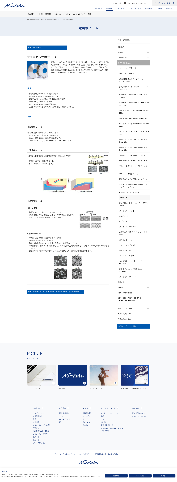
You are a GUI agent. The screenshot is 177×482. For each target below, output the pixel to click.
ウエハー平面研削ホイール (129, 174)
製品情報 (36, 19)
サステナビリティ (108, 408)
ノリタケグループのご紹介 (41, 425)
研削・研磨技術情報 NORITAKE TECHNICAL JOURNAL (129, 299)
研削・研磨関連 (46, 19)
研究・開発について (138, 413)
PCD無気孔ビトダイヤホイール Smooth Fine (134, 125)
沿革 (34, 419)
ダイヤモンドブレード (127, 277)
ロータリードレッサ (126, 256)
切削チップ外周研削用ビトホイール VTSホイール (134, 104)
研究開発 (136, 408)
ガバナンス (104, 422)
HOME (29, 19)
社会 (102, 419)
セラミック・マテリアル (66, 416)
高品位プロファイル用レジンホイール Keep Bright (133, 141)
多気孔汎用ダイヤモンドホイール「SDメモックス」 (133, 88)
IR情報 (85, 408)
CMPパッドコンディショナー (130, 192)
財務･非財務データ (107, 425)
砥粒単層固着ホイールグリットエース (133, 160)
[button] (4, 471)
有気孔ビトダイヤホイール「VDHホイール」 (134, 133)
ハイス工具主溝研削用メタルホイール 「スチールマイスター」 (133, 185)
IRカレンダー (87, 422)
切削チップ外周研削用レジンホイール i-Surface (134, 96)
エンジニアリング (64, 419)
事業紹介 (36, 428)
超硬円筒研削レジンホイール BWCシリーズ (133, 204)
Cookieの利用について (115, 454)
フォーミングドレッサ (127, 245)
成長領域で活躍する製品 (41, 431)
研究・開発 (148, 8)
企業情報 (37, 408)
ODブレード (123, 216)
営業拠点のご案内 (124, 319)
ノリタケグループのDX (40, 434)
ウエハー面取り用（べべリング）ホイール (134, 167)
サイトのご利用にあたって (63, 454)
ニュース (159, 8)
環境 (102, 416)
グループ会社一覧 (39, 443)
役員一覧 (36, 437)
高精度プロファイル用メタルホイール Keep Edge (133, 149)
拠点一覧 (36, 440)
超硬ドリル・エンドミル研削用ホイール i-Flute (134, 112)
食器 (60, 422)
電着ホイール (124, 197)
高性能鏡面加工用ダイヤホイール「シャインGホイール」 (134, 80)
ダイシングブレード (126, 73)
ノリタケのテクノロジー (140, 416)
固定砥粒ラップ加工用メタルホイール (133, 179)
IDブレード (123, 221)
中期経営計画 (87, 413)
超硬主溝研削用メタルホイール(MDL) (133, 118)
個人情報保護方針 (100, 454)
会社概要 (36, 422)
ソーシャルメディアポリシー (83, 454)
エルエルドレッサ (125, 240)
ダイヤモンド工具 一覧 (127, 68)
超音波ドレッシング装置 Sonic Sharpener (130, 270)
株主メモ (85, 419)
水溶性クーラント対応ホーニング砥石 (133, 155)
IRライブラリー (88, 416)
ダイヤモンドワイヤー (127, 227)
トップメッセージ (39, 413)
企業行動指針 (37, 416)
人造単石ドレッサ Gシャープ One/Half (131, 262)
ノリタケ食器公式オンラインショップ (137, 3)
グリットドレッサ (125, 250)
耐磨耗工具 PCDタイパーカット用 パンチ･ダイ (133, 233)
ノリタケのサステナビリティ (110, 413)
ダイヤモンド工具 (58, 19)
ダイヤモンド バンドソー (128, 211)
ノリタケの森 (117, 3)
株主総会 (85, 425)
